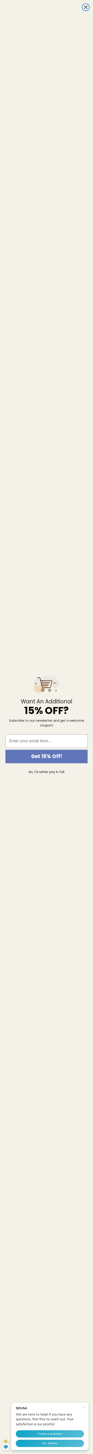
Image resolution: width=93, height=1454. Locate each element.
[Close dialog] (85, 7)
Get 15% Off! (46, 756)
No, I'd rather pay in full (46, 772)
